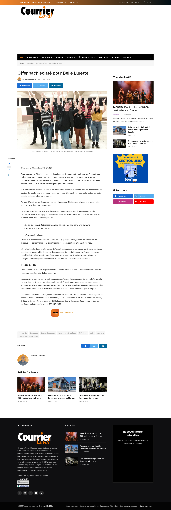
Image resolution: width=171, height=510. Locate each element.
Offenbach (83, 333)
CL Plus (115, 57)
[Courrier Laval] (37, 12)
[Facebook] (9, 164)
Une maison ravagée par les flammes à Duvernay (91, 396)
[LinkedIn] (9, 175)
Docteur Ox (23, 333)
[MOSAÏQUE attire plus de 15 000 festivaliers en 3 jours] (31, 384)
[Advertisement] (85, 37)
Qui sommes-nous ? (147, 506)
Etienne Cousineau (48, 333)
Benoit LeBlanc (30, 79)
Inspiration (103, 57)
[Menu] (21, 57)
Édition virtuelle (86, 57)
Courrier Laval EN (59, 2)
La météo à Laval (121, 2)
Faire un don (73, 2)
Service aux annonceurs (41, 2)
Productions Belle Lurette (28, 337)
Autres (126, 57)
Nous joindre (24, 2)
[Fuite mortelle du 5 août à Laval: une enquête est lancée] (62, 384)
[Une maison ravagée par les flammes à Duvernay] (93, 384)
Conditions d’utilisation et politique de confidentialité (99, 506)
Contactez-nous (72, 506)
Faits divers (47, 57)
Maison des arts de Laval (67, 333)
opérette (100, 333)
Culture (59, 57)
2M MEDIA (49, 506)
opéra (92, 333)
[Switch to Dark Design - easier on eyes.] (146, 57)
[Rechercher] (149, 57)
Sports (70, 57)
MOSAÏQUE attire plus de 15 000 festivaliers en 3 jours (29, 396)
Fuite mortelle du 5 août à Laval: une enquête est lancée (62, 396)
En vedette (34, 333)
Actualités (31, 57)
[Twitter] (9, 169)
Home (22, 63)
